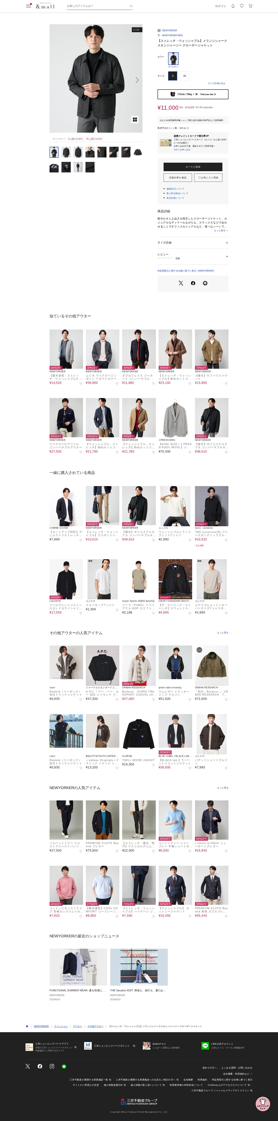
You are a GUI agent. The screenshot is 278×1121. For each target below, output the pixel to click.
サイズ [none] (161, 76)
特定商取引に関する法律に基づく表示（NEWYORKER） (187, 270)
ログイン (220, 6)
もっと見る (219, 230)
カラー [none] (161, 56)
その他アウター (95, 1026)
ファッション (61, 1026)
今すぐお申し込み (182, 149)
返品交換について (175, 198)
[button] (96, 80)
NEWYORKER (169, 30)
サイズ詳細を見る (216, 83)
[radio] (173, 60)
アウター (77, 1026)
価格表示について (175, 189)
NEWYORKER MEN (172, 35)
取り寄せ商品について (178, 193)
